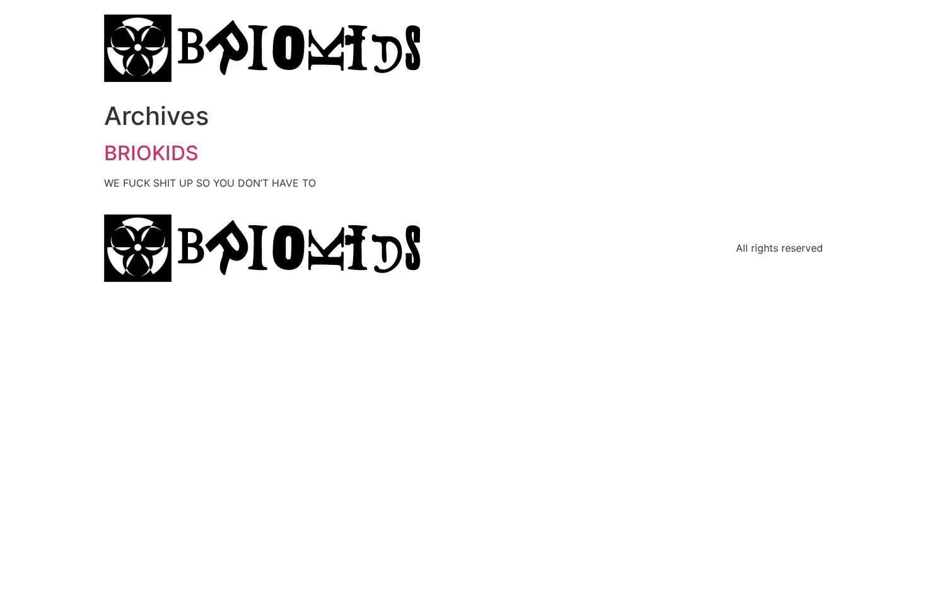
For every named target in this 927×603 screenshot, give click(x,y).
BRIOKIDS (151, 153)
